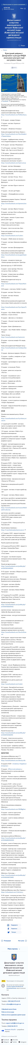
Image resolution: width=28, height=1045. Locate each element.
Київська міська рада (8, 1012)
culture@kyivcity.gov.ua (13, 1004)
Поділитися (14, 928)
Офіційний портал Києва (9, 1009)
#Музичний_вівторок (14, 769)
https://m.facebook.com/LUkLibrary (12, 892)
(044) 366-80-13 (12, 1026)
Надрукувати (14, 925)
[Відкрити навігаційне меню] (25, 8)
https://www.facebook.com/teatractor (13, 337)
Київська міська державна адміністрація (13, 1015)
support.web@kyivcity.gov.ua (15, 1023)
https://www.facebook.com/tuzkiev (12, 235)
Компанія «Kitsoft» (10, 1029)
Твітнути (14, 932)
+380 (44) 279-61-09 (14, 1001)
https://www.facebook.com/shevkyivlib (13, 760)
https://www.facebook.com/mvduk (11, 684)
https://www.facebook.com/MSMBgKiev (13, 809)
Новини (5, 50)
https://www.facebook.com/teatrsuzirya (13, 163)
